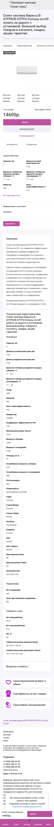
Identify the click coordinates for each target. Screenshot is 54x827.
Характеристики (24, 46)
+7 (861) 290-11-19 (11, 764)
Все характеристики (11, 195)
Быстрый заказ (27, 129)
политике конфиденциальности (27, 807)
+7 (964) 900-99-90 (11, 767)
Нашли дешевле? (27, 136)
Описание (7, 46)
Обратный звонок (10, 770)
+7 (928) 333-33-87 (11, 761)
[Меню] (4, 4)
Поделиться (10, 224)
